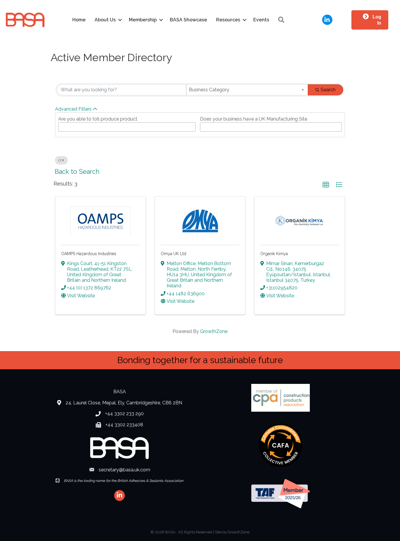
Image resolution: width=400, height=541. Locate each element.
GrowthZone (214, 331)
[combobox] (247, 89)
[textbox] (62, 125)
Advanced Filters (73, 109)
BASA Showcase (188, 20)
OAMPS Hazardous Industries (88, 253)
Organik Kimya (274, 253)
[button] (326, 185)
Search (328, 89)
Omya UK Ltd (173, 253)
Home (79, 20)
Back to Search (77, 171)
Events (261, 20)
